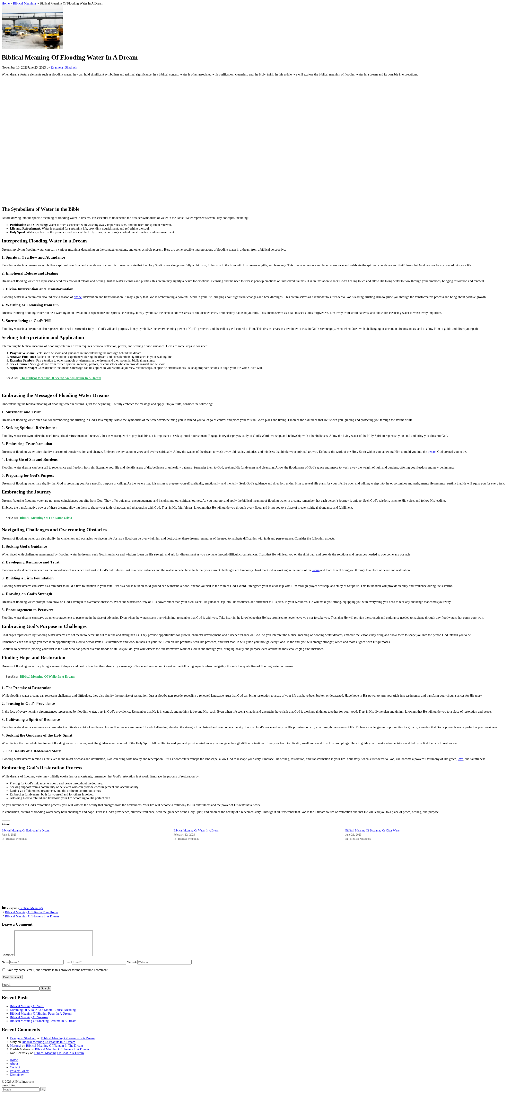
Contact (15, 1067)
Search (6, 984)
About (14, 1063)
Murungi (15, 1045)
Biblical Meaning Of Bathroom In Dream (26, 830)
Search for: (9, 1085)
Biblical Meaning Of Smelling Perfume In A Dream (43, 1021)
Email (68, 962)
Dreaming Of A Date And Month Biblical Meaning (43, 1010)
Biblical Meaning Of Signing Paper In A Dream (40, 1013)
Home (6, 3)
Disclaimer (17, 1074)
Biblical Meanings (24, 3)
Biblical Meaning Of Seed (27, 1006)
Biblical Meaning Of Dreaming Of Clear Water (372, 830)
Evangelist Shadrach (23, 1038)
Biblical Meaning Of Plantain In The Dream (54, 1045)
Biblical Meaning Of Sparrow (29, 1017)
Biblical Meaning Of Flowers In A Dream (32, 916)
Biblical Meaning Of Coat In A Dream (59, 1053)
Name (5, 962)
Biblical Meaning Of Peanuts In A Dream (68, 1038)
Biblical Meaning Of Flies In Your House (31, 912)
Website (132, 962)
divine (78, 297)
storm (316, 570)
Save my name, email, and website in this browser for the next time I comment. (57, 970)
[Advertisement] (124, 141)
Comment (8, 955)
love (460, 759)
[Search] (43, 1089)
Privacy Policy (19, 1071)
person (432, 451)
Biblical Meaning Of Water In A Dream (196, 830)
